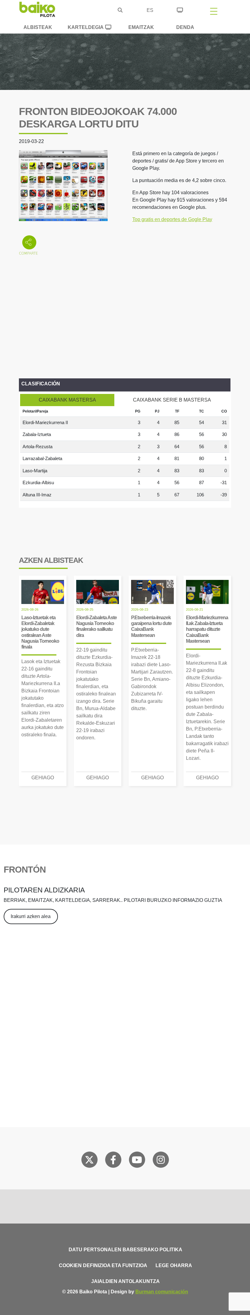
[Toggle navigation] (213, 11)
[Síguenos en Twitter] (89, 1161)
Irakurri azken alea (31, 916)
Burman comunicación (161, 1291)
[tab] (67, 400)
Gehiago (42, 777)
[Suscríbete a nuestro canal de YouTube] (137, 1161)
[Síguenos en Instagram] (161, 1161)
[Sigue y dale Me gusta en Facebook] (113, 1161)
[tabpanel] (124, 453)
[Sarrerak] (180, 9)
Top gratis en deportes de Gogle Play (172, 219)
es (150, 10)
